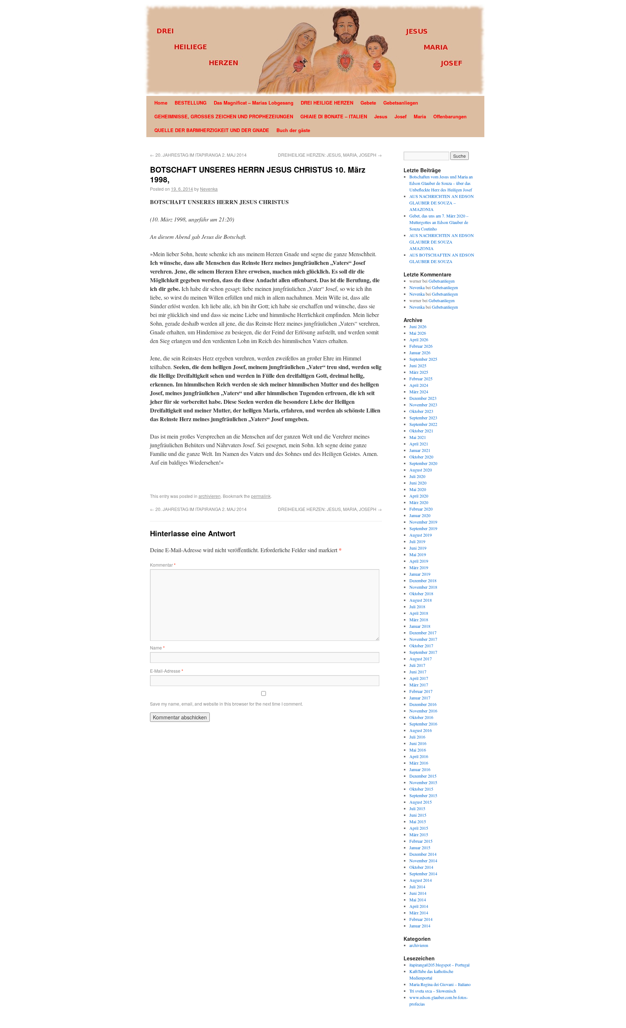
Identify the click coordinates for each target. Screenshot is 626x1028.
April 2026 (418, 339)
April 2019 (418, 561)
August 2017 (420, 658)
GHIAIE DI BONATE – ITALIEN (333, 116)
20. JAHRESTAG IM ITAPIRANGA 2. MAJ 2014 (198, 155)
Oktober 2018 (421, 593)
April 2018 (418, 613)
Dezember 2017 (423, 632)
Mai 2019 (417, 554)
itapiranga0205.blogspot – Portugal (439, 965)
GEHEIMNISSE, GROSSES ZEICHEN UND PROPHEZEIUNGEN (223, 116)
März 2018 (418, 619)
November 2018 (423, 587)
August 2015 (420, 802)
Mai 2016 (417, 750)
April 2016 (418, 756)
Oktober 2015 (421, 789)
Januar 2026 (419, 352)
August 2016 (420, 730)
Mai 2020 (417, 489)
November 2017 (423, 639)
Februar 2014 (421, 919)
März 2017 (418, 685)
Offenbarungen (450, 116)
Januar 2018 (419, 626)
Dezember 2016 (423, 704)
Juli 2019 (417, 541)
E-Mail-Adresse (166, 671)
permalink (261, 496)
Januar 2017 (419, 698)
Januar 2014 (419, 925)
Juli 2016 (417, 737)
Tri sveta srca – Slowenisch (432, 991)
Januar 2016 (419, 769)
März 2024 (418, 391)
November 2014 (423, 860)
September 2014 (423, 873)
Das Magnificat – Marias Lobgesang (253, 102)
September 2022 (423, 424)
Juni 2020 (417, 483)
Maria (420, 116)
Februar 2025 (421, 378)
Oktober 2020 (421, 457)
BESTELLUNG (190, 102)
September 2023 (423, 417)
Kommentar (163, 565)
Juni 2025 (417, 365)
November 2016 (423, 711)
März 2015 (418, 834)
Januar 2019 (419, 574)
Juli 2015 (417, 808)
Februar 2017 (421, 691)
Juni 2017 (417, 671)
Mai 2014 (417, 899)
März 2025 (418, 372)
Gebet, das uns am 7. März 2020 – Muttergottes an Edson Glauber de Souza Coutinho (438, 222)
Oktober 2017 (421, 645)
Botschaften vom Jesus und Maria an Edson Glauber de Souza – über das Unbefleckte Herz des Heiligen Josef (441, 183)
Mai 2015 (417, 821)
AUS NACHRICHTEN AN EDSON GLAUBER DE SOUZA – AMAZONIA (441, 202)
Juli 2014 (417, 886)
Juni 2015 (417, 815)
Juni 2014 (417, 893)
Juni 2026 (417, 326)
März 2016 (418, 763)
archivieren (210, 496)
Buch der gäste (293, 130)
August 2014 (420, 880)
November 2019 (423, 522)
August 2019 (420, 535)
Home (160, 102)
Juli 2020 (417, 476)
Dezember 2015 (423, 776)
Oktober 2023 (421, 411)
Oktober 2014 (421, 867)
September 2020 (423, 463)
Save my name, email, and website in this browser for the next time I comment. (226, 704)
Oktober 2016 (421, 717)
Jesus (380, 116)
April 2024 (418, 385)
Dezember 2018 (423, 580)
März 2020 (418, 502)
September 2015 (423, 795)
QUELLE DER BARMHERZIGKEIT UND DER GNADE (211, 130)
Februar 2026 (421, 346)
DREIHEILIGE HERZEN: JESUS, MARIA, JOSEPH (330, 155)
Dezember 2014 (423, 854)
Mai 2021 (417, 437)
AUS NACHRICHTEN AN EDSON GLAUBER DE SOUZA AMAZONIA (441, 241)
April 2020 (418, 496)
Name (157, 647)
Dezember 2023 (423, 398)
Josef (400, 116)
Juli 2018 (417, 606)
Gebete (368, 102)
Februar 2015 (421, 841)
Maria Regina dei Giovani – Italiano (440, 984)
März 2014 (418, 912)
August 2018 (420, 600)
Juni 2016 (417, 743)
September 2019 (423, 528)
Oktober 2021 (421, 430)
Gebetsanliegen (400, 102)
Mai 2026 (417, 333)
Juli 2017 (417, 665)
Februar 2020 (421, 509)
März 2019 (418, 567)
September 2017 (423, 652)
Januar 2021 (419, 450)
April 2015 (418, 828)
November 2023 (423, 404)
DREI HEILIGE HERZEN (327, 102)
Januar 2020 (419, 515)
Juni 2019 (417, 548)
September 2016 (423, 724)
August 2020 (420, 470)
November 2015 (423, 782)
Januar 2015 (419, 847)
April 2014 (418, 906)
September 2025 (423, 359)
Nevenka (209, 189)
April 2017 (418, 678)
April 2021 (418, 444)
